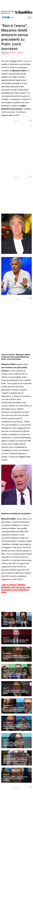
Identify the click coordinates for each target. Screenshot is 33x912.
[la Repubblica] (23, 12)
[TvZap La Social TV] (7, 17)
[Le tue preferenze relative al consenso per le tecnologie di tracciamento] (31, 684)
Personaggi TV (5, 53)
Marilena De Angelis (16, 52)
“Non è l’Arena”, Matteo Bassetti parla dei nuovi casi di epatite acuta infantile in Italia (15, 588)
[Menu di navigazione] (30, 17)
